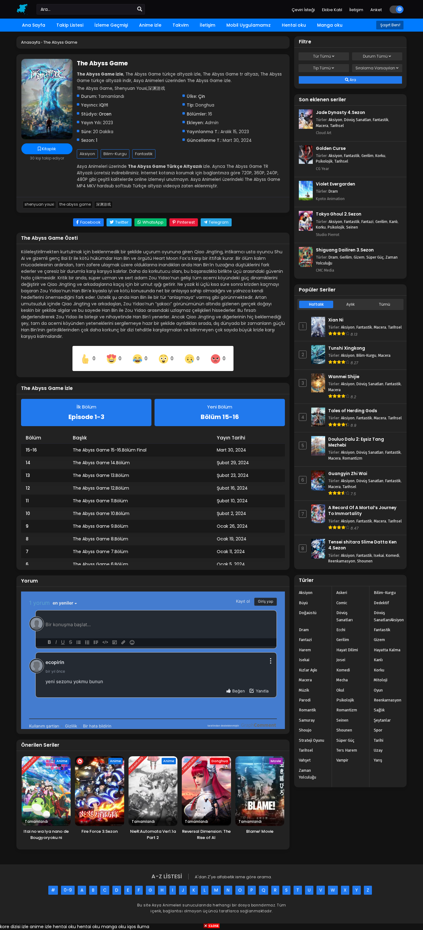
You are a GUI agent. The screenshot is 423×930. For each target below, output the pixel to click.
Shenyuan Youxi (39, 204)
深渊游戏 (103, 204)
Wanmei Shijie (343, 377)
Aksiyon (87, 154)
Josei (340, 659)
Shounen (365, 561)
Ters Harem (346, 750)
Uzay (378, 750)
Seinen (352, 227)
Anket (376, 10)
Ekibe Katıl (332, 10)
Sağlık (379, 710)
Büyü (303, 602)
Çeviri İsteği (303, 10)
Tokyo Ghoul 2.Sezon (338, 214)
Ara (352, 79)
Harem (305, 650)
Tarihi (378, 740)
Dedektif (381, 602)
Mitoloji (380, 680)
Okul (340, 690)
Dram (333, 191)
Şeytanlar (382, 720)
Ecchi (340, 629)
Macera (322, 125)
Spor (378, 730)
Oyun (378, 690)
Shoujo (305, 730)
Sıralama (375, 68)
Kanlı (393, 221)
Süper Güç (375, 257)
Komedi (392, 555)
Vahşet (305, 760)
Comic (341, 602)
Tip (322, 68)
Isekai (379, 555)
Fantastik (144, 154)
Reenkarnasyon (341, 561)
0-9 (68, 890)
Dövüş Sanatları (357, 119)
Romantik (307, 710)
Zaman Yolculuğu (307, 773)
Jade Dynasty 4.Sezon (340, 113)
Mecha (342, 680)
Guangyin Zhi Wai (347, 474)
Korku (380, 155)
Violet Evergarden (335, 184)
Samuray (307, 720)
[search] (139, 9)
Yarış (378, 760)
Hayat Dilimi (347, 650)
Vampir (342, 760)
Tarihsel (337, 125)
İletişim (356, 10)
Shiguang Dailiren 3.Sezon (345, 250)
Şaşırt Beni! (389, 25)
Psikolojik (324, 161)
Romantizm (352, 458)
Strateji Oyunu (311, 740)
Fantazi (367, 221)
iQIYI (103, 105)
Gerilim (367, 155)
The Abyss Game (75, 204)
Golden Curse (331, 148)
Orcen (105, 114)
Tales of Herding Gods (352, 411)
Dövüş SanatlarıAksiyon (389, 616)
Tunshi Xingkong (346, 348)
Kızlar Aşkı (308, 670)
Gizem (359, 257)
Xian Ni (335, 320)
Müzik (304, 690)
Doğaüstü (307, 612)
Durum (375, 56)
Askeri (341, 592)
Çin (201, 96)
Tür (322, 56)
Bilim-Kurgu (115, 154)
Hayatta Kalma (387, 650)
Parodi (305, 700)
